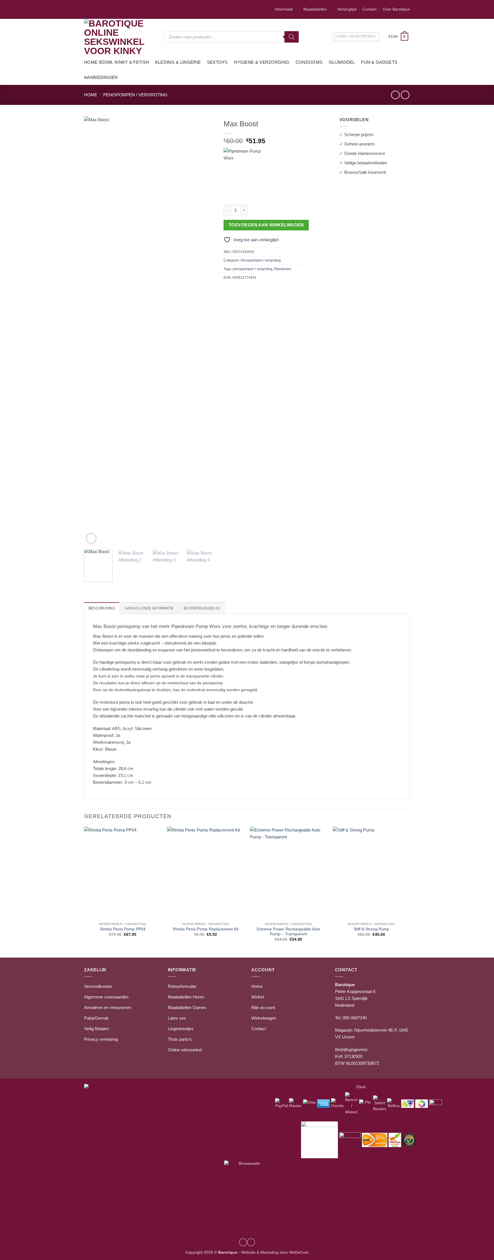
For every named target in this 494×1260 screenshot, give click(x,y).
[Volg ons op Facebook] (251, 1242)
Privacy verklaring (101, 1039)
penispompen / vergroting (252, 269)
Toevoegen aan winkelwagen (266, 225)
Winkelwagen (263, 1018)
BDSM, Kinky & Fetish (124, 62)
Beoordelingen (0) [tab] (202, 608)
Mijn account (263, 1007)
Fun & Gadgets (379, 62)
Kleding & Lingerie (178, 62)
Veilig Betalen (96, 1028)
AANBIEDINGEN (101, 77)
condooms (309, 62)
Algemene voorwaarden (106, 996)
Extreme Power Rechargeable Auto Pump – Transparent (288, 931)
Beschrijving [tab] (102, 608)
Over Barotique (396, 9)
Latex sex (177, 1018)
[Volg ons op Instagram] (243, 1242)
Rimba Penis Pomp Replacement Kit (205, 929)
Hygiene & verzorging (261, 62)
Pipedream (282, 269)
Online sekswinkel (185, 1049)
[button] (399, 37)
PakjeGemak (96, 1018)
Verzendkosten (98, 986)
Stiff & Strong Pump (371, 929)
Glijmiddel (342, 62)
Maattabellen (315, 9)
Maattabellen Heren (186, 996)
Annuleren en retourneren (107, 1007)
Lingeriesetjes (181, 1028)
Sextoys (217, 62)
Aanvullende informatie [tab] (149, 608)
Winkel (257, 996)
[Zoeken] (291, 37)
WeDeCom (298, 1252)
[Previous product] (405, 95)
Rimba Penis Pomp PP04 (123, 929)
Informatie (284, 9)
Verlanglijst (346, 9)
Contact (369, 9)
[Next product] (395, 95)
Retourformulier (182, 986)
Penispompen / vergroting (135, 94)
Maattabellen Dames (187, 1007)
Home (90, 62)
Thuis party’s (180, 1039)
